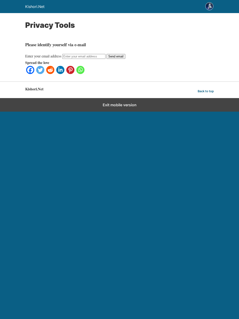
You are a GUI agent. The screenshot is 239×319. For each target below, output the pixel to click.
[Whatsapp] (80, 72)
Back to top (206, 91)
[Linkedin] (60, 72)
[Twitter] (40, 72)
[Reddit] (50, 72)
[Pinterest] (70, 72)
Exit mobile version (120, 105)
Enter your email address (43, 55)
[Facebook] (30, 72)
